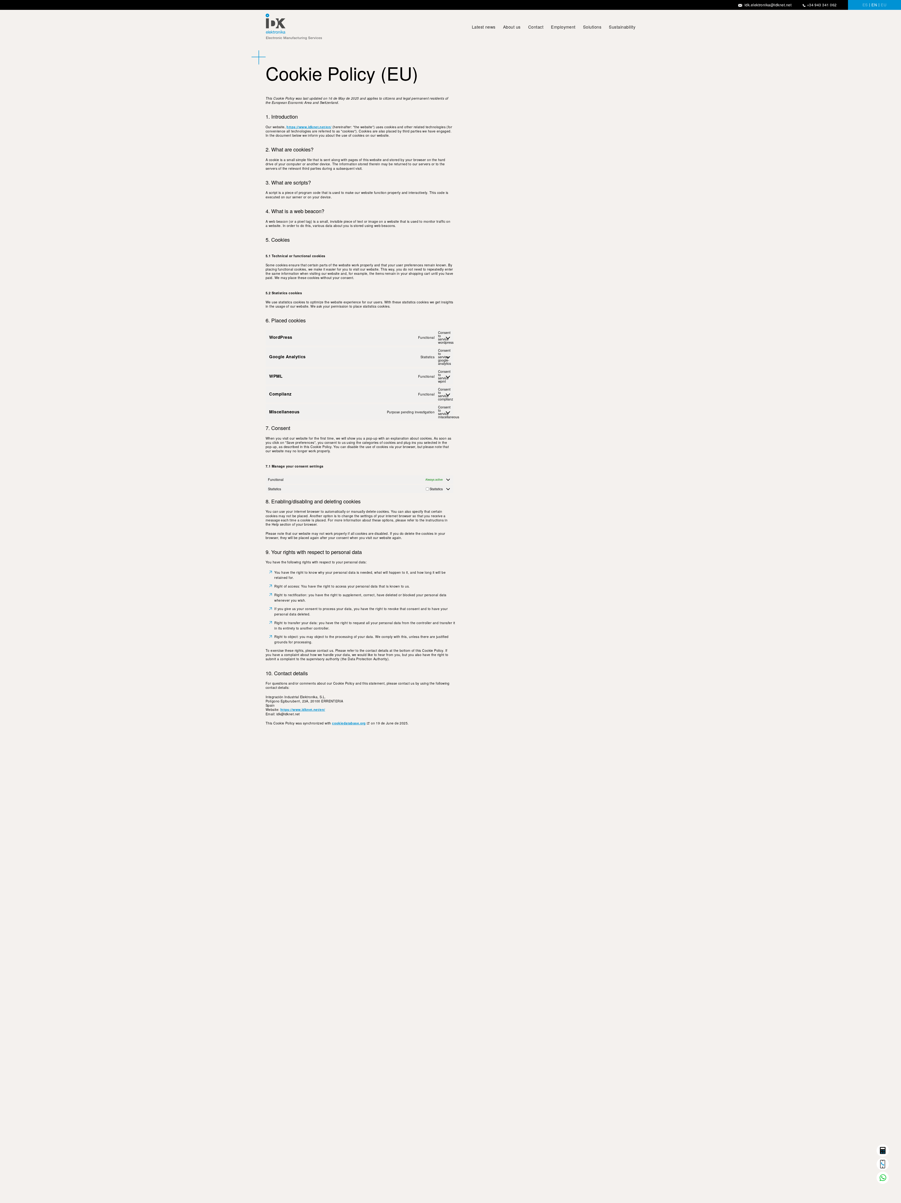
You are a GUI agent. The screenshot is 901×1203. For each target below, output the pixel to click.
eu (883, 5)
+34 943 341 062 (822, 5)
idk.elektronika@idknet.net (767, 5)
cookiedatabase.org (349, 723)
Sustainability (622, 27)
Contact (535, 27)
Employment (563, 27)
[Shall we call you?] (883, 1164)
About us (512, 27)
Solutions (592, 27)
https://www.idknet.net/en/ (308, 126)
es (865, 5)
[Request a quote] (883, 1150)
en (874, 5)
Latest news (484, 27)
